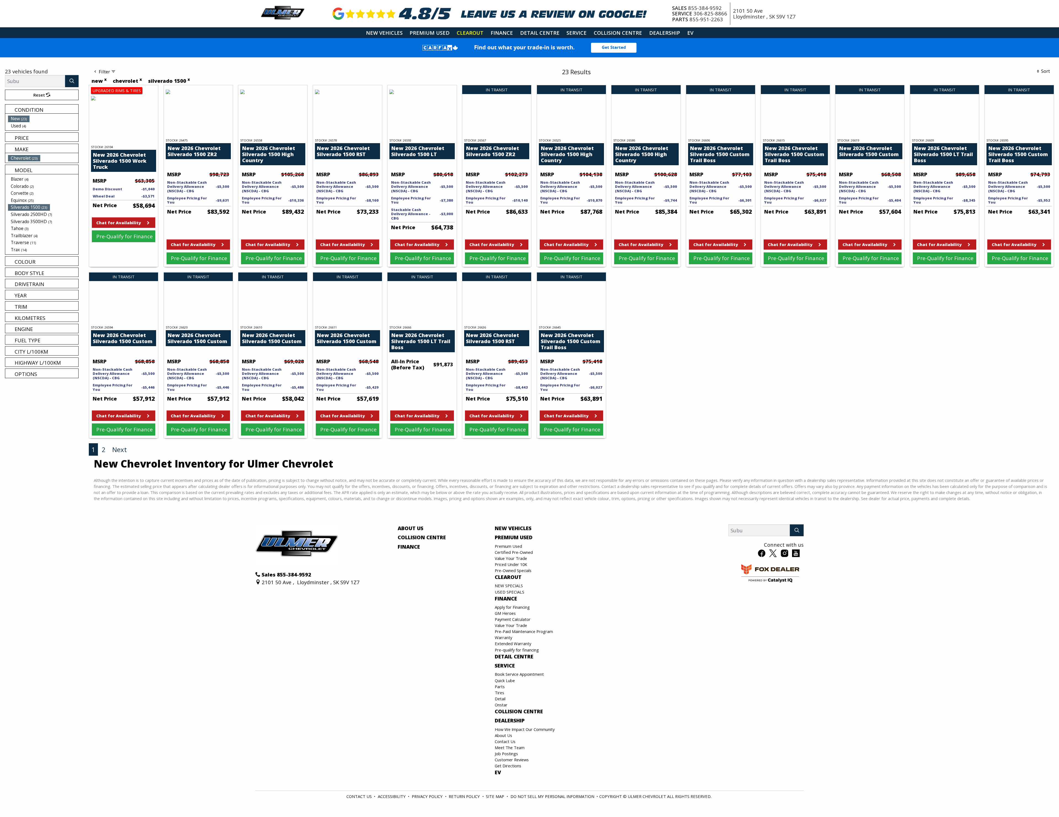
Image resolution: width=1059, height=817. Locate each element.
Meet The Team (510, 747)
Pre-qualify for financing (517, 650)
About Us (410, 528)
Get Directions (508, 765)
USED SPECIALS (509, 592)
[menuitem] (43, 118)
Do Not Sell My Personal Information (552, 796)
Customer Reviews (512, 759)
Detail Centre (514, 656)
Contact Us (505, 741)
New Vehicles (513, 528)
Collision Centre (422, 537)
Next (119, 449)
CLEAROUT (508, 577)
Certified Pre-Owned (514, 552)
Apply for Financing (512, 607)
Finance (409, 546)
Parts (500, 686)
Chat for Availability (118, 222)
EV (498, 772)
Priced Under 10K (511, 564)
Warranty (503, 637)
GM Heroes (505, 613)
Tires (499, 692)
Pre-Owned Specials (513, 570)
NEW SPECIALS (509, 585)
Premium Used (514, 537)
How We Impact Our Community (525, 729)
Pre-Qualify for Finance (124, 236)
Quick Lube (505, 680)
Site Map (495, 796)
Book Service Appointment (519, 674)
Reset (39, 95)
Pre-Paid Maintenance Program (524, 631)
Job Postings (506, 753)
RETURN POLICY (464, 796)
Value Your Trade (511, 558)
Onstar (501, 704)
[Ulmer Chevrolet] (283, 12)
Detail (500, 698)
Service (505, 665)
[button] (384, 32)
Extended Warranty (513, 643)
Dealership (510, 720)
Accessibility (392, 796)
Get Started (614, 47)
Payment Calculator (513, 619)
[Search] (72, 81)
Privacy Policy (427, 796)
